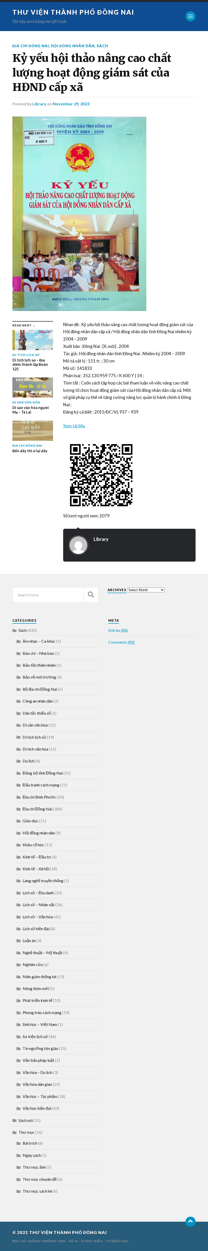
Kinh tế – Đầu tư (37, 856)
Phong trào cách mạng (42, 1012)
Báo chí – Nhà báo (38, 653)
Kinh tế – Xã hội (36, 868)
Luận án (29, 940)
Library (39, 103)
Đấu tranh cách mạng (41, 784)
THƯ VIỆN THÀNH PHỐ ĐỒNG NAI (73, 12)
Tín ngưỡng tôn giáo (40, 1048)
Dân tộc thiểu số (37, 713)
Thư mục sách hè (37, 1191)
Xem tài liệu (74, 425)
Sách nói (26, 1120)
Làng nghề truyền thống (43, 880)
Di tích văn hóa (35, 749)
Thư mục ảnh (34, 1167)
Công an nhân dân (38, 701)
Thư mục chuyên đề (40, 1179)
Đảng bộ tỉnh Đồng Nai (43, 773)
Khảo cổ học (33, 844)
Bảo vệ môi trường (39, 677)
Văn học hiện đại (37, 1108)
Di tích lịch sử (34, 737)
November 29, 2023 (71, 103)
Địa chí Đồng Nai (30, 46)
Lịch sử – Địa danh (38, 892)
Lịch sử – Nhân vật (39, 904)
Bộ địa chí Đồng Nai (40, 689)
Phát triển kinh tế (38, 1000)
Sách (102, 46)
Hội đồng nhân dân (73, 46)
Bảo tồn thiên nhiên (39, 665)
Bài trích (30, 1143)
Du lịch (28, 760)
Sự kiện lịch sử (35, 1036)
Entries (118, 630)
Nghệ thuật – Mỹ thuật (42, 952)
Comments (121, 642)
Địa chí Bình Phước (39, 797)
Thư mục (26, 1132)
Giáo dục (30, 820)
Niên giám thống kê (39, 976)
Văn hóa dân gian (37, 1084)
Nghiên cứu (33, 964)
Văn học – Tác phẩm (40, 1096)
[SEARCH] (90, 595)
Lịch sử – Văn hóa (38, 916)
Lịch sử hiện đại (36, 928)
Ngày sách (32, 1155)
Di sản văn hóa (35, 725)
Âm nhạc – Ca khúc (39, 641)
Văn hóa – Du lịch (37, 1072)
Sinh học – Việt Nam (40, 1024)
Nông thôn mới (36, 988)
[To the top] (190, 1222)
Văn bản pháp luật (38, 1060)
